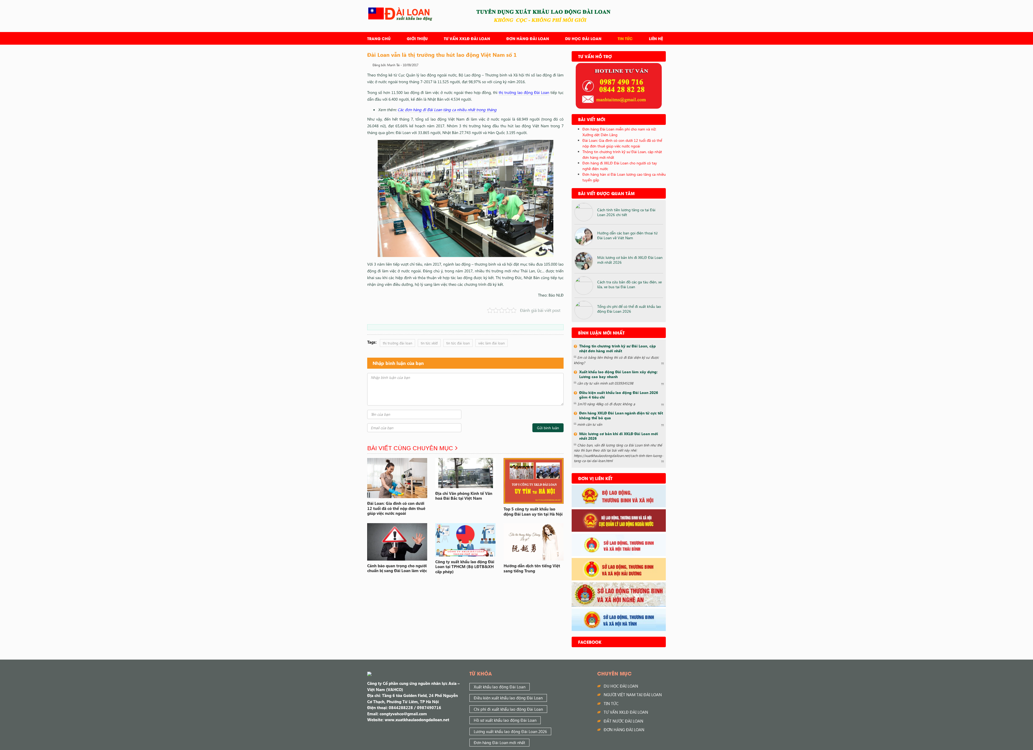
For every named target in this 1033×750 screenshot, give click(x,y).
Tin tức (625, 38)
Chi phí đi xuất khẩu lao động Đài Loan (508, 709)
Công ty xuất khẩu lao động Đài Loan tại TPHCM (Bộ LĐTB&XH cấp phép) (464, 567)
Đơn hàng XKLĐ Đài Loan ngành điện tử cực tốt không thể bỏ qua (621, 415)
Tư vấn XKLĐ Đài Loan (467, 38)
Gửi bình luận (548, 427)
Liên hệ (656, 38)
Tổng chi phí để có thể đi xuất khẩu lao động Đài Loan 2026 (629, 309)
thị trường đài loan (397, 343)
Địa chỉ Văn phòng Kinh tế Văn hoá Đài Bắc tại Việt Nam (463, 496)
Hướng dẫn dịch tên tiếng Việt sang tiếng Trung (532, 568)
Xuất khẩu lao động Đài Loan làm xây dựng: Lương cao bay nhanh (618, 374)
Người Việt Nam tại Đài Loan (633, 694)
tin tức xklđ (429, 343)
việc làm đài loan (491, 343)
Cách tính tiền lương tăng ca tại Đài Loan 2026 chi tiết (626, 212)
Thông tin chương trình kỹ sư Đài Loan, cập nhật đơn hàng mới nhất (617, 348)
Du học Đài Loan (583, 38)
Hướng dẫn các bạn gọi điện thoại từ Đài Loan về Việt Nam (627, 235)
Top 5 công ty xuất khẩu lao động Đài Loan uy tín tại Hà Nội (533, 511)
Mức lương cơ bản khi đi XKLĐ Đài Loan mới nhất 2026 (630, 260)
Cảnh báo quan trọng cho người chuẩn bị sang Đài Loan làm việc (397, 568)
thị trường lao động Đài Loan (524, 92)
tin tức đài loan (458, 343)
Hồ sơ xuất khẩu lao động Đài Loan (505, 720)
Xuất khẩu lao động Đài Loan (499, 686)
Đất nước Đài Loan (623, 721)
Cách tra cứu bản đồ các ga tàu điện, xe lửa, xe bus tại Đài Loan (629, 284)
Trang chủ (379, 38)
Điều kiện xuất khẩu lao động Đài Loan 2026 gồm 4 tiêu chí (618, 395)
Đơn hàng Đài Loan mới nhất (499, 742)
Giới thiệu (417, 38)
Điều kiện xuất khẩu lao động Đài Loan (508, 697)
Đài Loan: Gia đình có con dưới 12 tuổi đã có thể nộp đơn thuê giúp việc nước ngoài (396, 508)
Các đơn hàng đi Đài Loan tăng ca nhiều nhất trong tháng (447, 109)
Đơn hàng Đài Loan (527, 38)
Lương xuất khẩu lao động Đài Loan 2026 (510, 731)
